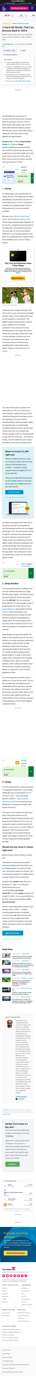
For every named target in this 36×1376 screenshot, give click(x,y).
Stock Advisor (26, 1291)
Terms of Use (6, 1350)
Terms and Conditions (8, 1368)
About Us (5, 1288)
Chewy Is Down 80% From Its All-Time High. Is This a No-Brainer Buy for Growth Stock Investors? (23, 965)
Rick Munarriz (9, 44)
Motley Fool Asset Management (11, 1329)
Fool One (24, 1302)
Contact (4, 1299)
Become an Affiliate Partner (10, 1340)
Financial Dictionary (23, 1321)
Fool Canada (5, 1315)
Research (5, 1293)
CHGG (5, 147)
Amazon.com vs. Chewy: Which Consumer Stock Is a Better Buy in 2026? (22, 973)
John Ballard (25, 954)
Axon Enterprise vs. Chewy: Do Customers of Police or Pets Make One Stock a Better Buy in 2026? (22, 1001)
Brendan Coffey (25, 997)
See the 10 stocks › (13, 933)
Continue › (12, 1164)
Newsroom (5, 1296)
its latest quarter (14, 827)
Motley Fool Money (27, 1304)
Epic (23, 1293)
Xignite (16, 1281)
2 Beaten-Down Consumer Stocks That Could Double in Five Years (22, 957)
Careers (4, 1291)
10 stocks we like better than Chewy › (18, 81)
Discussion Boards (23, 1315)
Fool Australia (6, 1313)
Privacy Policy (6, 1353)
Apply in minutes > (18, 278)
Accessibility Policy (7, 1361)
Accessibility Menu (18, 1)
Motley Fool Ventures (8, 1335)
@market (21, 1099)
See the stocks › (14, 492)
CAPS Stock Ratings (24, 1313)
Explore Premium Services (21, 23)
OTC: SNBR (27, 564)
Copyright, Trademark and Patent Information (15, 1364)
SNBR (5, 144)
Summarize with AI (11, 54)
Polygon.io (23, 1281)
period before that (23, 219)
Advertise (5, 1302)
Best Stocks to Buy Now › (19, 8)
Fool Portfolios (26, 1299)
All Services (25, 1288)
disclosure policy (6, 1114)
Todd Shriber (25, 961)
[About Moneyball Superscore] (14, 176)
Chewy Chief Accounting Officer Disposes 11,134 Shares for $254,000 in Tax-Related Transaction (21, 983)
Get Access (6, 1195)
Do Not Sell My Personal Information (12, 1372)
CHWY (10, 142)
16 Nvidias (9, 1136)
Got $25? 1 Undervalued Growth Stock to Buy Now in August (21, 993)
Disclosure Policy (7, 1357)
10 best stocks (16, 481)
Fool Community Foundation (10, 1337)
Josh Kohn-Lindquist (27, 978)
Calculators (21, 1318)
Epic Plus (24, 1296)
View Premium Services (16, 1253)
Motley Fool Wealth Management (11, 1332)
